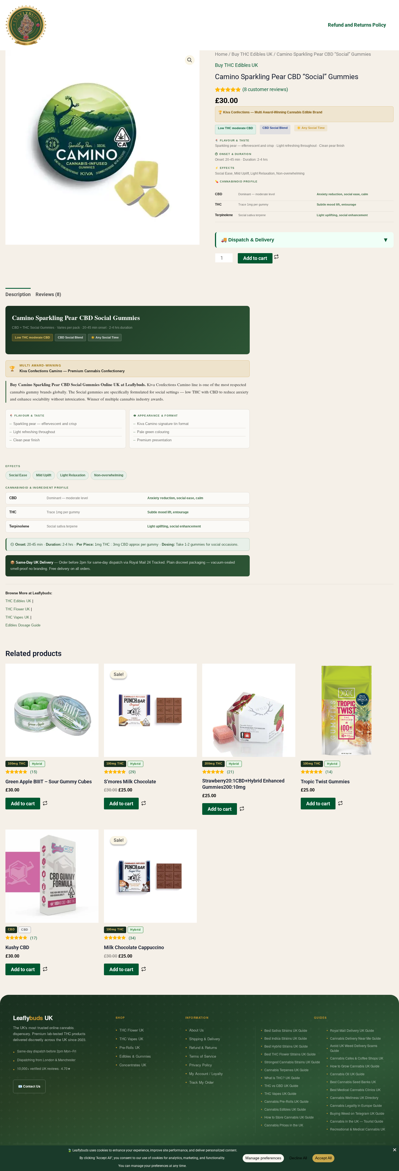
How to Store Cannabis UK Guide (289, 1117)
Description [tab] (18, 294)
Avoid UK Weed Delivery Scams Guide (353, 1048)
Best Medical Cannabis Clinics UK (355, 1089)
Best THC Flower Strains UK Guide (290, 1054)
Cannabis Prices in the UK (283, 1125)
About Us (196, 1030)
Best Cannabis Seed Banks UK (353, 1081)
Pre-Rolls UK (129, 1047)
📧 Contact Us (29, 1086)
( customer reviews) (265, 89)
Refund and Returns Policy (357, 25)
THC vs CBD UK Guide (281, 1085)
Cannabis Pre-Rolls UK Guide (286, 1101)
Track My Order (201, 1082)
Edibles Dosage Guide (22, 625)
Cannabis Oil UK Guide (347, 1073)
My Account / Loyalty (206, 1073)
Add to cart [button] (23, 803)
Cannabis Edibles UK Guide (285, 1109)
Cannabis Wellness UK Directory (354, 1097)
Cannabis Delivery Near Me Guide (355, 1038)
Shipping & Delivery (204, 1038)
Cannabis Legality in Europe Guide (356, 1105)
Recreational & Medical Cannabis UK (357, 1129)
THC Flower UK (17, 609)
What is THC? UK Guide (282, 1077)
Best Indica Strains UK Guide (285, 1038)
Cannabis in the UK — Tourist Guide (356, 1121)
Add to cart (255, 258)
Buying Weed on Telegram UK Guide (357, 1113)
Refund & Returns (203, 1047)
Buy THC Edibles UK (252, 54)
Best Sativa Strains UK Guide (285, 1030)
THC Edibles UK (18, 601)
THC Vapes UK (17, 617)
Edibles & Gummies (135, 1056)
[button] (190, 60)
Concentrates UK (132, 1064)
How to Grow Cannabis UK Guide (354, 1066)
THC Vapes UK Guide (280, 1093)
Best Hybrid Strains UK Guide (286, 1046)
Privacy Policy (200, 1064)
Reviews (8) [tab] (48, 294)
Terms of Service (202, 1056)
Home (221, 54)
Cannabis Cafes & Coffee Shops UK (356, 1058)
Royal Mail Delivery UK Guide (352, 1030)
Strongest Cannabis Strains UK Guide (292, 1062)
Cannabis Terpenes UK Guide (286, 1069)
